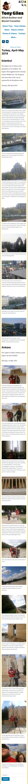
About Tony (7, 26)
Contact (21, 33)
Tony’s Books (20, 26)
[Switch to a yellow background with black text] (25, 2)
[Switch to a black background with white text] (22, 2)
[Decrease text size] (25, 5)
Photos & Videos (10, 33)
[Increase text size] (22, 5)
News (7, 30)
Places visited (17, 30)
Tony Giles (12, 12)
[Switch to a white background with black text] (19, 2)
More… (14, 37)
